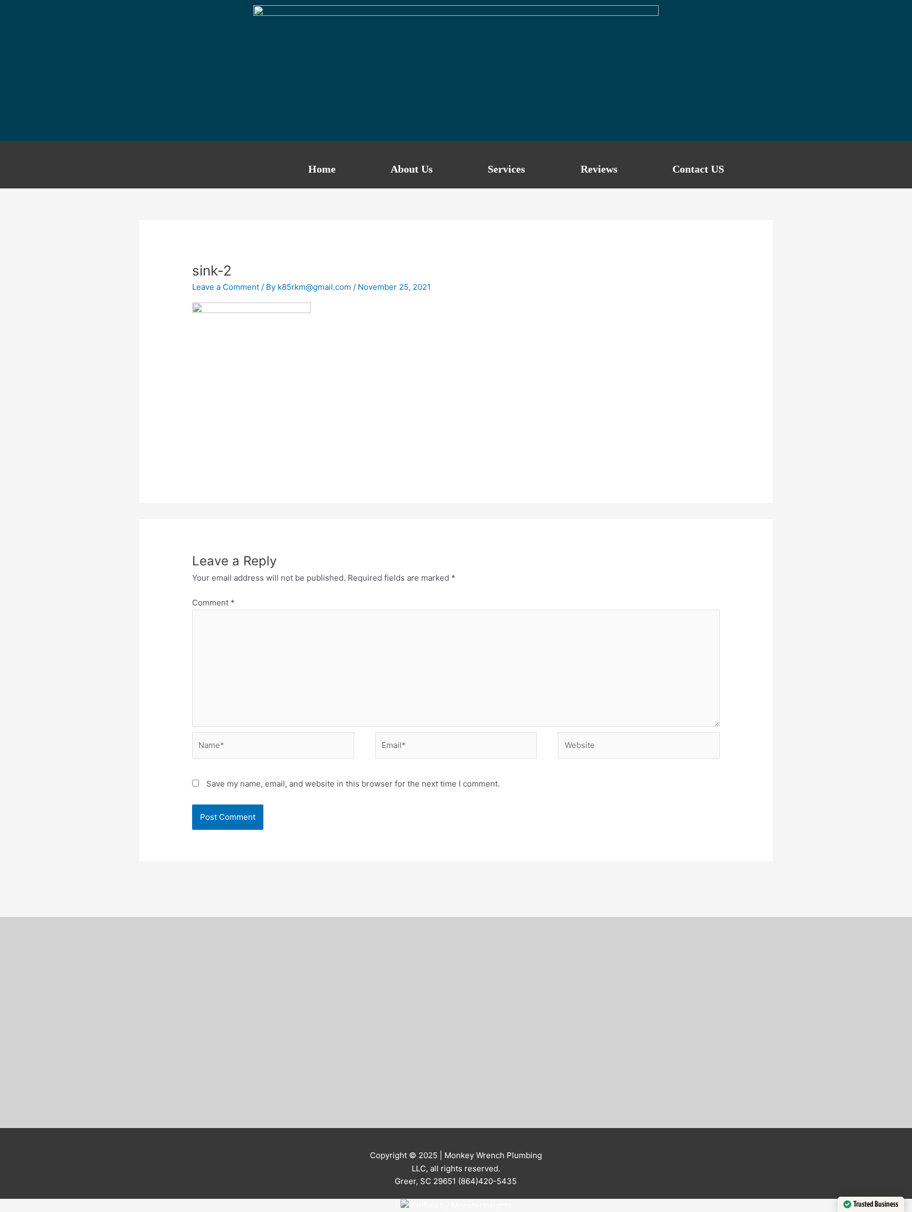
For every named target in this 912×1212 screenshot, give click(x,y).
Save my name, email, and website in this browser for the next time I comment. (353, 784)
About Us (412, 169)
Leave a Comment (225, 287)
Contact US (698, 169)
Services (506, 169)
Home (322, 169)
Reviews (599, 169)
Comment (213, 603)
